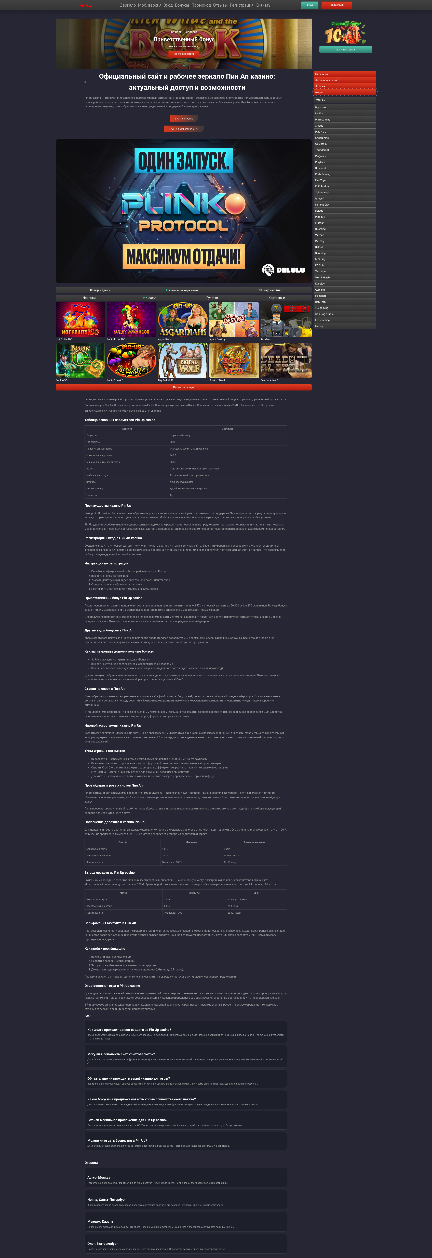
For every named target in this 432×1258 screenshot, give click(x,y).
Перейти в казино (184, 119)
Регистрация (241, 5)
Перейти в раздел (184, 48)
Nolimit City (322, 204)
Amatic (319, 125)
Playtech (320, 162)
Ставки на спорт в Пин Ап (99, 405)
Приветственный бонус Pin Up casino (231, 399)
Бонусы (182, 5)
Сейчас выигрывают (183, 290)
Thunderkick (322, 150)
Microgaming (322, 119)
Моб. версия (149, 5)
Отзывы (220, 5)
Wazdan (319, 235)
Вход (168, 5)
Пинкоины (321, 74)
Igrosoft (319, 198)
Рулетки (212, 297)
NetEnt (319, 113)
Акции (319, 92)
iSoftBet (319, 222)
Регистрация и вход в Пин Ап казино (189, 399)
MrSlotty (320, 259)
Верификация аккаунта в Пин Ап (103, 410)
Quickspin (321, 143)
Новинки (89, 297)
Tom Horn (321, 271)
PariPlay (319, 241)
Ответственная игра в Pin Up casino (141, 410)
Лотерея (320, 86)
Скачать (263, 5)
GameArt (320, 289)
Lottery (319, 326)
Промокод (201, 5)
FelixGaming (322, 320)
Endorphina (322, 137)
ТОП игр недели (98, 290)
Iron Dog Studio (324, 314)
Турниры (320, 99)
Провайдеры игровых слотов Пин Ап (175, 405)
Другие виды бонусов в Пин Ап (269, 399)
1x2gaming (321, 307)
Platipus (320, 216)
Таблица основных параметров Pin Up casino (109, 399)
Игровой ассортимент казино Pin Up (134, 405)
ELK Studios (322, 186)
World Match (322, 277)
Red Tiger (320, 180)
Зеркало (128, 5)
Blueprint (320, 168)
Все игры (320, 107)
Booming (320, 253)
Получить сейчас (345, 49)
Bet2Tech (320, 301)
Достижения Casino (326, 80)
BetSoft (319, 247)
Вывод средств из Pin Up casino (257, 405)
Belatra (319, 210)
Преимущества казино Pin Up (151, 399)
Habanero (321, 295)
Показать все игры (184, 387)
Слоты (151, 298)
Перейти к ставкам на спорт (183, 129)
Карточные (277, 297)
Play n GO (320, 131)
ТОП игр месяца (269, 290)
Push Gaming (322, 174)
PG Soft (319, 265)
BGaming (320, 229)
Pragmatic (321, 156)
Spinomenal (322, 192)
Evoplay (320, 283)
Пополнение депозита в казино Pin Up (218, 405)
